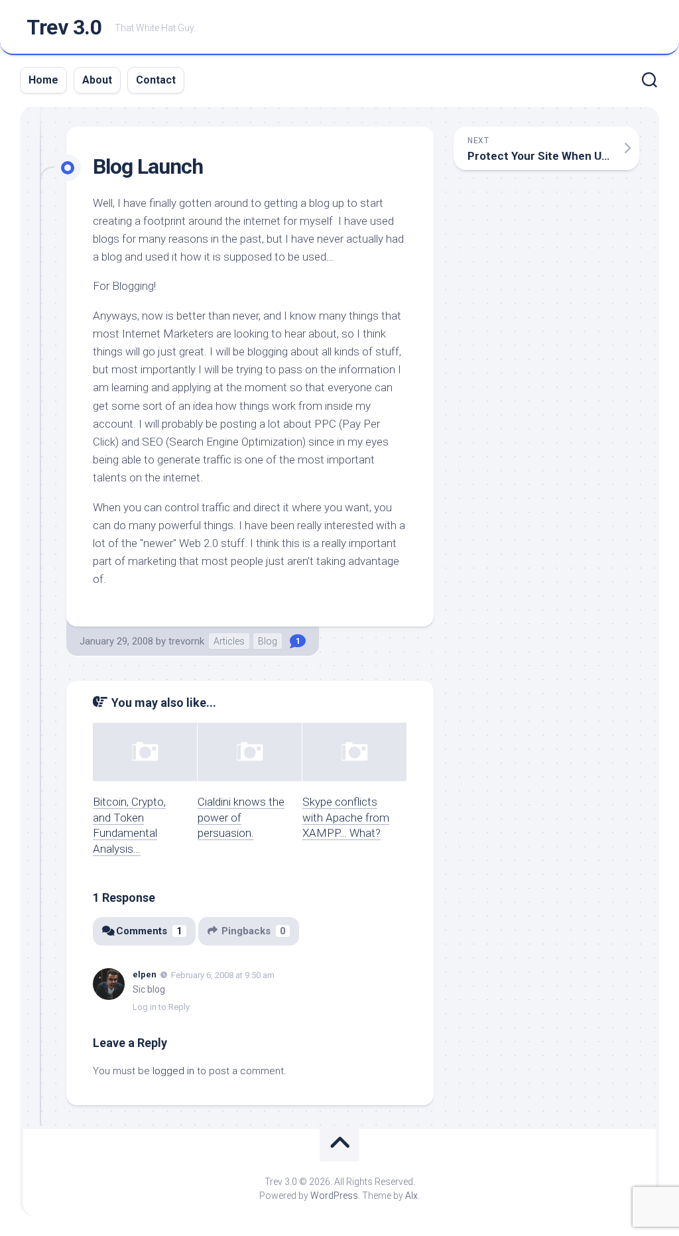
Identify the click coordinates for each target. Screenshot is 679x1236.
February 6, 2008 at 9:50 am (223, 975)
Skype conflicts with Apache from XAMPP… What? (345, 817)
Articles (229, 641)
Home (43, 80)
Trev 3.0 (64, 27)
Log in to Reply (161, 1007)
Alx (411, 1195)
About (97, 80)
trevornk (186, 641)
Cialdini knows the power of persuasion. (241, 817)
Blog (267, 641)
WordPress (334, 1195)
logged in (173, 1071)
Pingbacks (253, 931)
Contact (156, 80)
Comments (149, 931)
